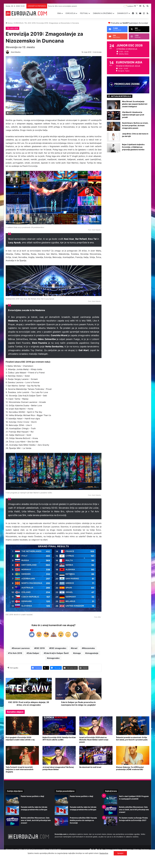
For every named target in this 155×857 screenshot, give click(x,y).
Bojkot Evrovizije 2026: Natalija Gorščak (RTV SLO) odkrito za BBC (59, 738)
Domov (10, 23)
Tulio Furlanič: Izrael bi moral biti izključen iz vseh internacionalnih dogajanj (19, 769)
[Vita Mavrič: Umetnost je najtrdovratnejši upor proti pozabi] (113, 115)
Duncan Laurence (21, 648)
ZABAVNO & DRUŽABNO (102, 13)
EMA (59, 13)
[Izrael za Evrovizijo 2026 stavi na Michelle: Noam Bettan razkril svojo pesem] (95, 725)
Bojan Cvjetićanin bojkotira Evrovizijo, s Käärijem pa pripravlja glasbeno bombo (133, 147)
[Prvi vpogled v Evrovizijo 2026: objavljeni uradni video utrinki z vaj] (22, 725)
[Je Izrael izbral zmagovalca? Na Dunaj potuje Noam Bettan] (59, 755)
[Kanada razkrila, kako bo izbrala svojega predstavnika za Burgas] (12, 810)
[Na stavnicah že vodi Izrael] (95, 755)
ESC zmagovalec (58, 648)
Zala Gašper (33, 653)
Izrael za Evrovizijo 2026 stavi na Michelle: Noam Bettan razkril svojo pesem (93, 739)
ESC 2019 (40, 648)
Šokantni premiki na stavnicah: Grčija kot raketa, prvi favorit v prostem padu (132, 738)
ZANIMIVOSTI (122, 13)
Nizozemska (89, 648)
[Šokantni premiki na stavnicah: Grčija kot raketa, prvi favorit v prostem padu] (132, 725)
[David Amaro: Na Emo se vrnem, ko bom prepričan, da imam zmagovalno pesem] (113, 126)
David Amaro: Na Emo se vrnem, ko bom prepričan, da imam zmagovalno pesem (135, 125)
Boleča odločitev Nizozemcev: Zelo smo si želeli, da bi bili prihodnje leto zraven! (36, 820)
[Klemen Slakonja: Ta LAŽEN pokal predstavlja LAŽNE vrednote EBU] (132, 755)
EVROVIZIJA (70, 13)
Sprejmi (120, 853)
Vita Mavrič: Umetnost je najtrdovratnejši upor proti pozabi (133, 114)
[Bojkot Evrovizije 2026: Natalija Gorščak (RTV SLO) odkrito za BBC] (59, 725)
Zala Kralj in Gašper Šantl (57, 653)
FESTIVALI (84, 13)
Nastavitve (103, 853)
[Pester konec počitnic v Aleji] (12, 799)
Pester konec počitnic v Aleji (32, 796)
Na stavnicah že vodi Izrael (90, 767)
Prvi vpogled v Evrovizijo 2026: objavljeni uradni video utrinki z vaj (20, 738)
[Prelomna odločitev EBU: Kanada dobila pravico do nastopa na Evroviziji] (61, 821)
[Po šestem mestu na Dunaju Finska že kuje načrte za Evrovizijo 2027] (110, 821)
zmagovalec (54, 658)
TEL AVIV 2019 (29, 23)
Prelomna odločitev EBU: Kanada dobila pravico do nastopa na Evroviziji (83, 820)
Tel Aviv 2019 (15, 653)
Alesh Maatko (15, 52)
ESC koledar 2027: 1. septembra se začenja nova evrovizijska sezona (74, 6)
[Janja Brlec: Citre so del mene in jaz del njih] (113, 137)
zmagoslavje (92, 653)
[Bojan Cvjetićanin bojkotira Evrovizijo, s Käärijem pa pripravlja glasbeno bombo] (113, 147)
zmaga (77, 653)
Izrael (74, 648)
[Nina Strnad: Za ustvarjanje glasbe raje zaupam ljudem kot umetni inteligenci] (113, 104)
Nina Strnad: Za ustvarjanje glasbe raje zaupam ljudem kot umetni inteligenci (134, 104)
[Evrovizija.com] (26, 13)
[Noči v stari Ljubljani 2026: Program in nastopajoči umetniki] (110, 799)
